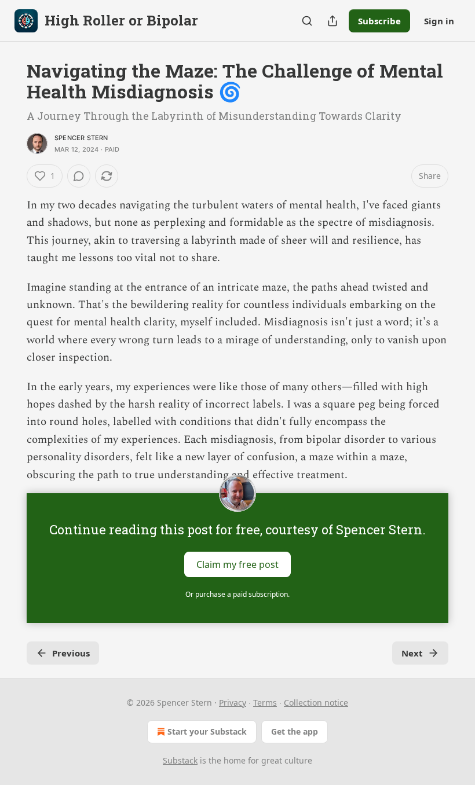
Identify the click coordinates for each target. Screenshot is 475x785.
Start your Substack (207, 731)
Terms (265, 702)
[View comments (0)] (78, 176)
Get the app (294, 731)
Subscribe (379, 21)
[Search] (307, 20)
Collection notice (316, 702)
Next (412, 653)
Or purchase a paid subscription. (237, 594)
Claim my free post (237, 564)
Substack (180, 760)
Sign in (439, 21)
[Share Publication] (332, 20)
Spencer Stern (81, 138)
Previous (71, 653)
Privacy (232, 702)
